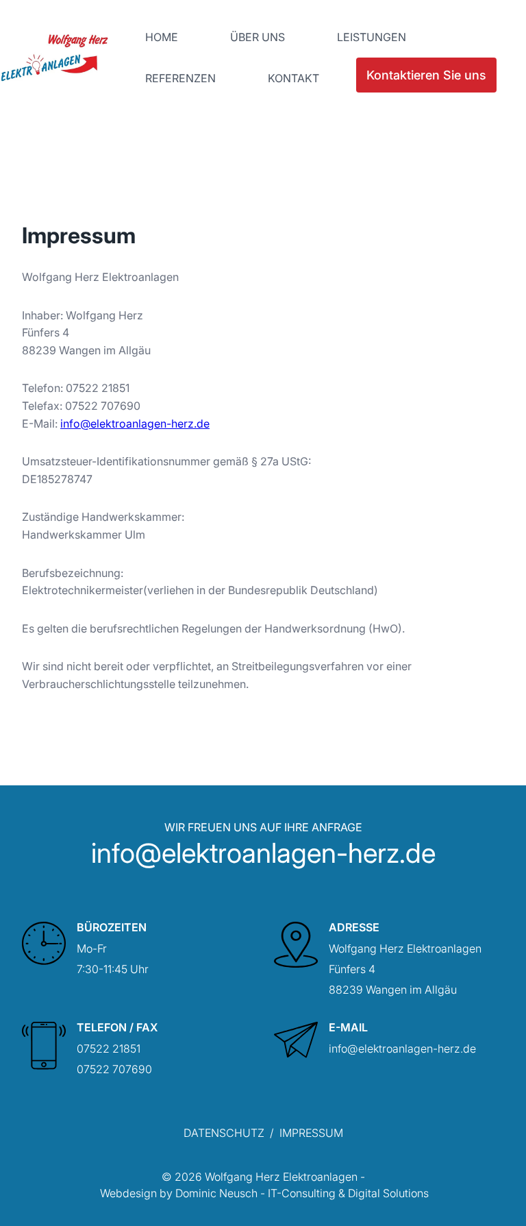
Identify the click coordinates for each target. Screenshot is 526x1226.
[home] (54, 58)
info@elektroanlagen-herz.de (135, 423)
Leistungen (371, 37)
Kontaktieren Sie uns (426, 75)
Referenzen (180, 78)
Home (161, 37)
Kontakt (293, 78)
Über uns (257, 37)
